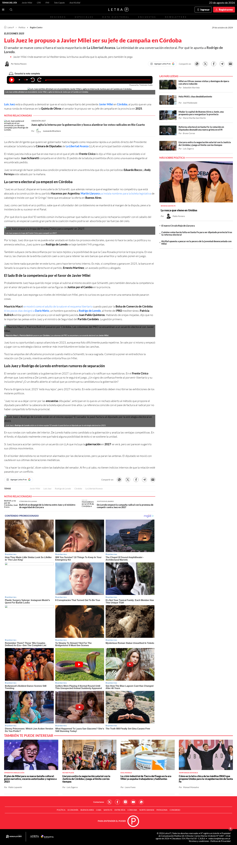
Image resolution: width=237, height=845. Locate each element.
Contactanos (98, 802)
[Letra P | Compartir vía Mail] (230, 63)
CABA (98, 810)
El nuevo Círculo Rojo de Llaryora (178, 225)
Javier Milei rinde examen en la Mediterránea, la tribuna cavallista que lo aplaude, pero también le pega (72, 56)
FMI (47, 2)
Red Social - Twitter (109, 802)
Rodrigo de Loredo (90, 310)
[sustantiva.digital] (47, 837)
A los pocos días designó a (26, 310)
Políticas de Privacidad (220, 841)
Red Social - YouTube (133, 802)
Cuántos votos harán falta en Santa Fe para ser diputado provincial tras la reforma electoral (196, 233)
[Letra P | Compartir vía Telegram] (222, 63)
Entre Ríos (120, 810)
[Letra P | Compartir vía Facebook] (213, 63)
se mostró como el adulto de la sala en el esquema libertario (57, 306)
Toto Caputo (59, 2)
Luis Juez (9, 104)
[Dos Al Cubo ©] (14, 837)
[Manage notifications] (230, 829)
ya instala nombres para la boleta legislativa (116, 193)
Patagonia (161, 810)
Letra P (11, 27)
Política (22, 27)
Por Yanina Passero (18, 64)
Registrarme (226, 9)
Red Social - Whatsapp (141, 802)
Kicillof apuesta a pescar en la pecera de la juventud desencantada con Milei (196, 242)
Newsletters (176, 17)
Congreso (175, 810)
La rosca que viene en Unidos (179, 210)
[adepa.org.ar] (34, 837)
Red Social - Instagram (125, 802)
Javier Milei (27, 2)
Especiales (84, 17)
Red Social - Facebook (117, 802)
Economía (73, 810)
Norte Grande (146, 810)
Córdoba (122, 104)
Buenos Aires (87, 810)
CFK (39, 2)
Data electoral (115, 17)
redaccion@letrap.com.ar (219, 838)
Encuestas (147, 17)
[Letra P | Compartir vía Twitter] (205, 63)
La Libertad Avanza (77, 146)
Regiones (58, 17)
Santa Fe (108, 810)
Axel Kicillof (75, 2)
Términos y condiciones (199, 841)
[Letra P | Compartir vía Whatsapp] (197, 63)
